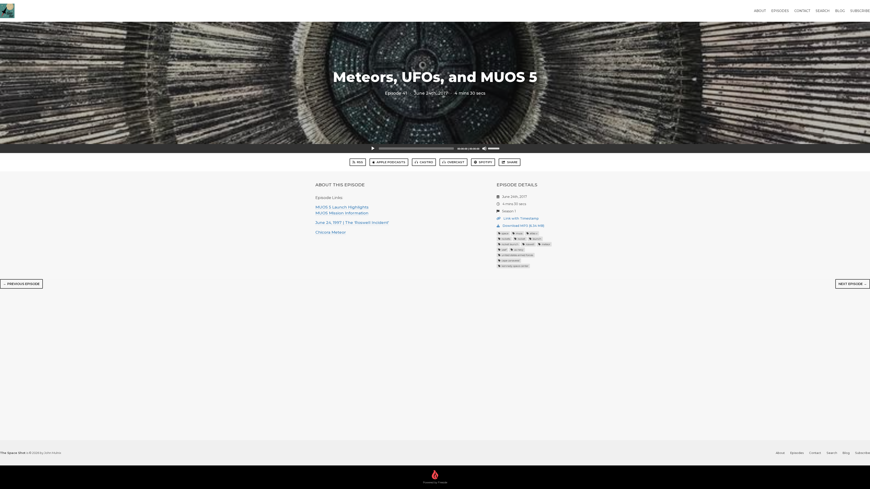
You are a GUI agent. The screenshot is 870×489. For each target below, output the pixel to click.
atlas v (533, 233)
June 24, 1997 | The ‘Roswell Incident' (352, 222)
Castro (426, 162)
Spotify (485, 162)
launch (536, 238)
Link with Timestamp (521, 218)
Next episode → (853, 284)
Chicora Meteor (330, 232)
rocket (521, 238)
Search (823, 11)
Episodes (780, 11)
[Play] (373, 148)
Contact (802, 11)
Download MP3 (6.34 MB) (523, 226)
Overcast (455, 162)
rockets (505, 238)
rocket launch (509, 244)
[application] (435, 148)
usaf (504, 249)
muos (518, 233)
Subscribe (860, 11)
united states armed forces (517, 255)
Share (512, 162)
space (504, 233)
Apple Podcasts (391, 162)
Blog (840, 11)
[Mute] (484, 148)
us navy (518, 249)
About (760, 11)
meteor (545, 244)
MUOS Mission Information (341, 213)
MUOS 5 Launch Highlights (342, 207)
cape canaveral (510, 260)
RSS (360, 162)
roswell (529, 244)
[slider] (494, 148)
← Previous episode (21, 284)
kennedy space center (514, 266)
